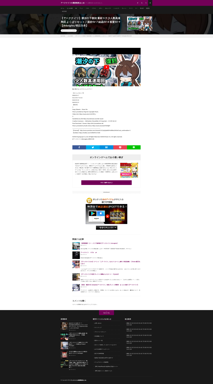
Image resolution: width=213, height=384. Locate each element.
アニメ (81, 8)
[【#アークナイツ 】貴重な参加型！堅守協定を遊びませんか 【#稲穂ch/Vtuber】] (64, 336)
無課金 (148, 8)
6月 (141, 323)
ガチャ (100, 8)
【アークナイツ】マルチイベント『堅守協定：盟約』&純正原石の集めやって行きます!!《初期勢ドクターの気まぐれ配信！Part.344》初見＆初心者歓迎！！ (78, 364)
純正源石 (64, 11)
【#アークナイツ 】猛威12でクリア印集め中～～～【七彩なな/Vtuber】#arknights (78, 344)
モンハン (124, 8)
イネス (87, 8)
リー (136, 8)
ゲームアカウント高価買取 (101, 362)
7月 (144, 323)
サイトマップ (97, 327)
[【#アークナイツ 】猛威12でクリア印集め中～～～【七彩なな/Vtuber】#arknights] (64, 345)
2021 (127, 353)
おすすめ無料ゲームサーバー (102, 349)
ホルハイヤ (108, 8)
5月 (139, 323)
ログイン (87, 304)
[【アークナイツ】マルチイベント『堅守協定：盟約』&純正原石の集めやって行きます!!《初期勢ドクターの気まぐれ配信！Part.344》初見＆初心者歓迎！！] (64, 364)
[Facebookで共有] (79, 147)
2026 (127, 323)
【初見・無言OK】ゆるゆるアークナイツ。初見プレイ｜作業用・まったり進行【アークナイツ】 (110, 284)
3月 (135, 323)
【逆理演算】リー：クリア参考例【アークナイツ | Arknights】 (99, 243)
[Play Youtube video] (106, 67)
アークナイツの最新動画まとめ (78, 380)
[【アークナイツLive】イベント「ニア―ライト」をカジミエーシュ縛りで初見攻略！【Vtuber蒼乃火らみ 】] (76, 264)
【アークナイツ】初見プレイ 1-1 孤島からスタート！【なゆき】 (100, 274)
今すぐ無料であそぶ (106, 182)
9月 (148, 329)
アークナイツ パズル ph (89, 252)
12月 (130, 331)
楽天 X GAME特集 (99, 353)
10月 (150, 329)
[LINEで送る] (134, 147)
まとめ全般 (70, 8)
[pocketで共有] (120, 147)
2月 (133, 323)
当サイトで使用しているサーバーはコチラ (105, 344)
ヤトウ (131, 8)
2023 (127, 341)
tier (76, 8)
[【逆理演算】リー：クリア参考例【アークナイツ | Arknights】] (76, 246)
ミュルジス (116, 8)
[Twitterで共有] (93, 147)
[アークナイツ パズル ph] (76, 255)
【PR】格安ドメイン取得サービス (103, 370)
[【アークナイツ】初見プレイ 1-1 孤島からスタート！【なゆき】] (76, 277)
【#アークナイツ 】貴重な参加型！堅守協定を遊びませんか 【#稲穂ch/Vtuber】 (78, 335)
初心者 (142, 8)
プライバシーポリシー (100, 331)
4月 (137, 323)
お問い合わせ (97, 323)
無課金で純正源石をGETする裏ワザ (103, 357)
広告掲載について (99, 336)
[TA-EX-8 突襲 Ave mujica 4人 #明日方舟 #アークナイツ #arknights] (64, 354)
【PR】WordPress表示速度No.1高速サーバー (106, 366)
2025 (127, 329)
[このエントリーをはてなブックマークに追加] (106, 147)
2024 (127, 335)
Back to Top (107, 313)
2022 (127, 347)
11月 (127, 331)
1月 (131, 323)
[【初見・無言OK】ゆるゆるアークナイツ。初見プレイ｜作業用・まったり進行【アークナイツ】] (76, 287)
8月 (146, 323)
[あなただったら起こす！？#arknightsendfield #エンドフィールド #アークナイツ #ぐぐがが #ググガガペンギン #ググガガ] (64, 326)
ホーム (62, 8)
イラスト (94, 8)
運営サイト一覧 (98, 340)
